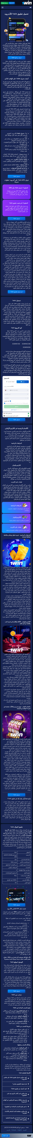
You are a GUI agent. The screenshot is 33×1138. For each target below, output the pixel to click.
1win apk (5, 1135)
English (20, 1130)
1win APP (12, 3)
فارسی (8, 1130)
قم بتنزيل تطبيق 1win (16, 292)
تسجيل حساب (5, 3)
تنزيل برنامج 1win (16, 58)
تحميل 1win (16, 176)
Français (14, 1130)
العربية (24, 1130)
